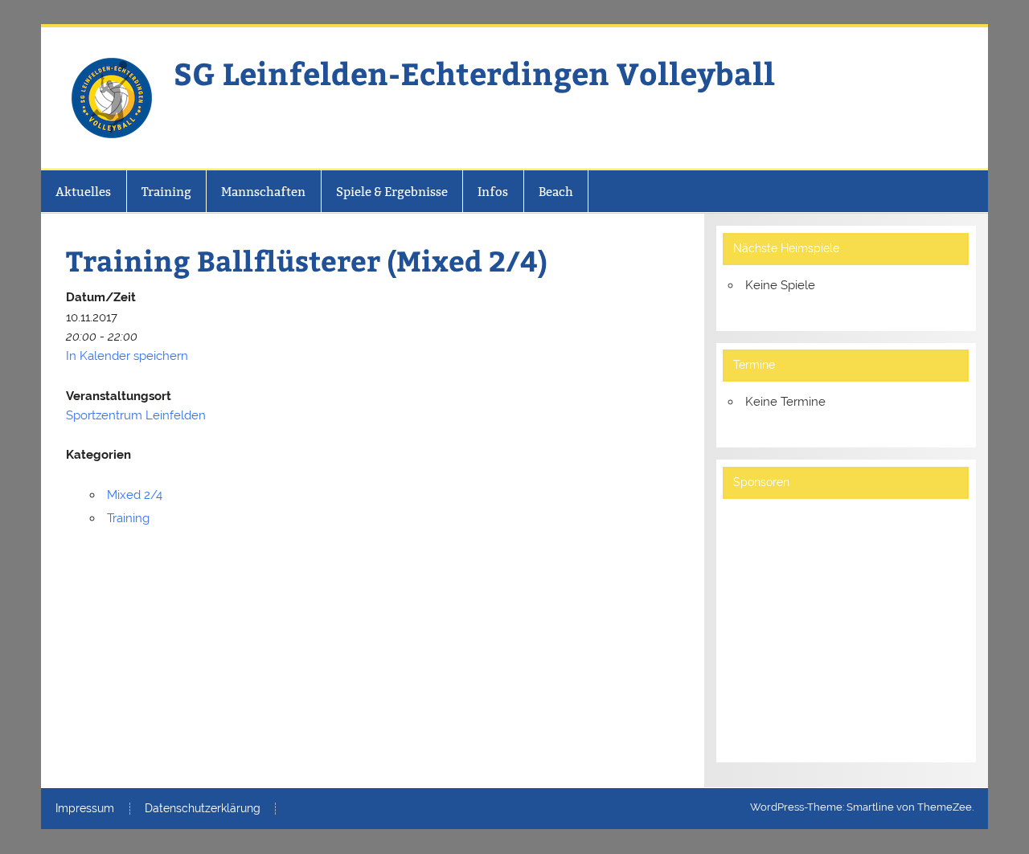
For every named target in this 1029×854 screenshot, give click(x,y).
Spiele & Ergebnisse (392, 191)
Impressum (84, 809)
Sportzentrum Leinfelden (136, 415)
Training (166, 191)
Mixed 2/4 (134, 495)
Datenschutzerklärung (202, 809)
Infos (493, 191)
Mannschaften (263, 191)
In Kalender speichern (127, 356)
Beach (556, 191)
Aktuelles (83, 191)
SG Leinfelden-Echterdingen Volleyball (474, 72)
